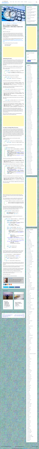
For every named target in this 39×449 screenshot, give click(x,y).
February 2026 (29, 74)
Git (27, 315)
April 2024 (28, 103)
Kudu (28, 332)
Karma (28, 331)
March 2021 (28, 152)
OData (28, 360)
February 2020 (29, 169)
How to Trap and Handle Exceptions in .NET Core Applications (18, 303)
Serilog (28, 398)
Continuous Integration (30, 289)
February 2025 (29, 90)
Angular (28, 240)
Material (28, 340)
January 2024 (29, 107)
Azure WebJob (29, 264)
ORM (28, 365)
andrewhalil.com (5, 2)
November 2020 (29, 157)
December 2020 (29, 156)
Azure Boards (29, 253)
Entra (28, 310)
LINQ (28, 336)
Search (28, 394)
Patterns (28, 369)
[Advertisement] (13, 52)
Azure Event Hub (29, 256)
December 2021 (29, 140)
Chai (27, 278)
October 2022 (29, 127)
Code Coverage (29, 282)
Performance (28, 370)
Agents (28, 235)
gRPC (28, 319)
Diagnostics (28, 302)
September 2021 (29, 144)
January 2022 (29, 139)
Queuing (28, 381)
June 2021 (28, 148)
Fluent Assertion (29, 311)
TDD (27, 419)
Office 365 (28, 361)
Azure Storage (29, 260)
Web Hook (28, 439)
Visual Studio (29, 435)
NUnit (28, 356)
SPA (27, 407)
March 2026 (28, 73)
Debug (28, 294)
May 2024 (28, 102)
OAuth (28, 357)
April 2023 (28, 119)
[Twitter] (6, 284)
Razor (28, 382)
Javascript (28, 328)
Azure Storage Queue (30, 261)
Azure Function (29, 257)
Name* (28, 54)
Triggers (28, 428)
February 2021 (29, 153)
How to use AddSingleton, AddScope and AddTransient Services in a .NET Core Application (7, 303)
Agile (28, 236)
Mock (28, 344)
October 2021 (29, 143)
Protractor (28, 377)
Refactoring (28, 385)
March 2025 (28, 89)
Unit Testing (28, 432)
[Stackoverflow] (7, 284)
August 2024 (29, 98)
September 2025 (29, 81)
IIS (27, 324)
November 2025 (29, 78)
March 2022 (28, 136)
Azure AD (28, 249)
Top (27, 427)
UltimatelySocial (25, 448)
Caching (28, 274)
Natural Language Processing (30, 353)
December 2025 (29, 77)
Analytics (28, 239)
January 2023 (29, 123)
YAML (28, 440)
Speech (28, 410)
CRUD (28, 290)
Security (28, 395)
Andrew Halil (10, 29)
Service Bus (28, 399)
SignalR (28, 402)
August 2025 (29, 82)
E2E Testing (28, 307)
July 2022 (28, 131)
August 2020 (29, 161)
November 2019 (29, 173)
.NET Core (28, 232)
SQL (27, 411)
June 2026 (28, 69)
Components (28, 285)
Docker (28, 303)
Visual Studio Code (29, 436)
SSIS (27, 415)
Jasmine (28, 327)
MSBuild (28, 348)
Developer (28, 299)
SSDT (28, 414)
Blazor (28, 269)
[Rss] (11, 284)
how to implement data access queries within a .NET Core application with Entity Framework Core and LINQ (13, 40)
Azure (28, 248)
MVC (28, 352)
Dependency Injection (30, 298)
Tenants (28, 423)
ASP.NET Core (29, 244)
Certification (28, 277)
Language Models (29, 335)
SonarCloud (28, 406)
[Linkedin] (4, 284)
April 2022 (28, 135)
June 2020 (28, 164)
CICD (28, 281)
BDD (27, 265)
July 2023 (28, 115)
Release (28, 386)
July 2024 (28, 99)
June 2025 (28, 85)
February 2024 (29, 106)
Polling (28, 373)
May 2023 (28, 118)
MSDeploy (28, 349)
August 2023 (29, 114)
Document (28, 306)
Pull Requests (29, 378)
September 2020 (29, 160)
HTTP (28, 323)
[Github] (9, 284)
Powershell (28, 374)
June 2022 (28, 132)
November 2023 (29, 110)
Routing (28, 390)
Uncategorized (29, 431)
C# (27, 273)
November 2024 (29, 94)
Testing (28, 424)
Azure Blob (28, 252)
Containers (28, 286)
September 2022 (29, 128)
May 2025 (28, 86)
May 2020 (28, 165)
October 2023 (29, 111)
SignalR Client (29, 403)
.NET (27, 231)
